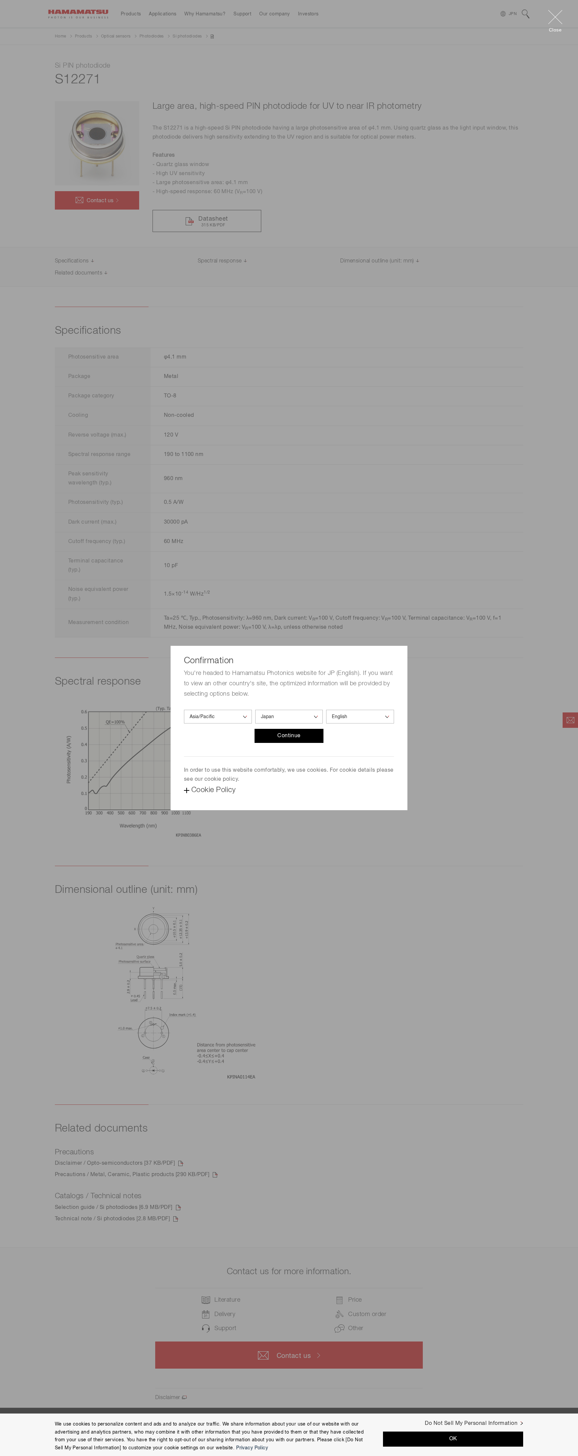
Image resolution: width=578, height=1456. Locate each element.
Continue (289, 736)
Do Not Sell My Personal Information (471, 1423)
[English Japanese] (360, 716)
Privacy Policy (252, 1448)
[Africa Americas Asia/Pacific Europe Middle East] (218, 716)
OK (453, 1439)
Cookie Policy (213, 790)
